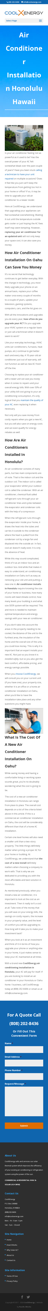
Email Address (13, 1057)
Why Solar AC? (12, 1250)
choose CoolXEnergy (25, 673)
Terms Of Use (12, 1276)
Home (9, 1240)
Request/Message (15, 1083)
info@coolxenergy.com (14, 1216)
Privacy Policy (12, 1281)
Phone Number (14, 1070)
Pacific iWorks (25, 1307)
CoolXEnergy (29, 1302)
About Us (10, 1255)
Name (9, 1043)
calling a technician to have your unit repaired (23, 174)
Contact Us (11, 1260)
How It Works (12, 1245)
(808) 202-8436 (10, 1212)
